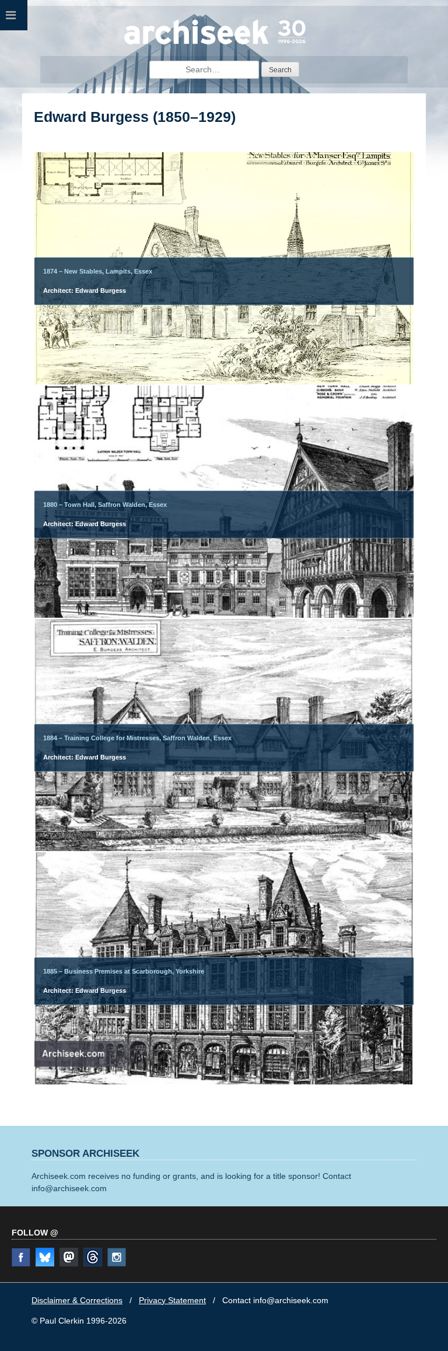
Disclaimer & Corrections (77, 1300)
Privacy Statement (172, 1300)
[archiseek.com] (215, 43)
